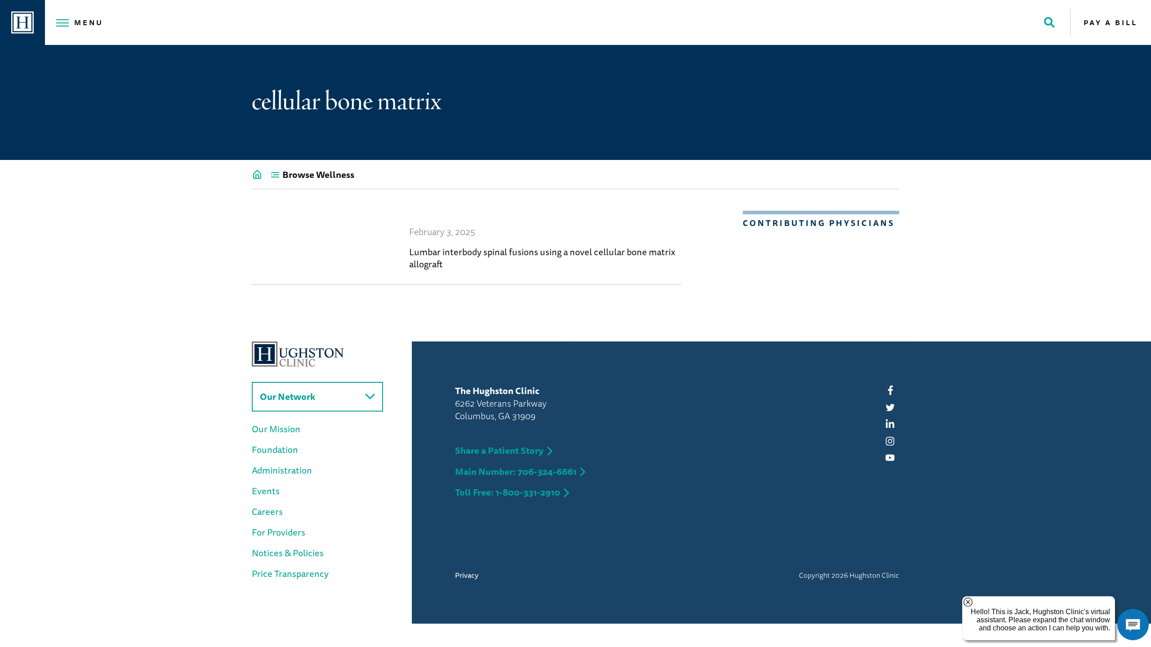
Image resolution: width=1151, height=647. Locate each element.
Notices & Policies (288, 553)
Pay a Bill (1111, 22)
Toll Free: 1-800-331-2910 (507, 492)
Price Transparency (290, 574)
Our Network (287, 396)
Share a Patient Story (499, 450)
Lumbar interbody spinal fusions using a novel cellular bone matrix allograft (542, 258)
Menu (88, 22)
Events (266, 491)
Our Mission (276, 429)
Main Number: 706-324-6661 (515, 472)
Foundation (275, 449)
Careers (267, 511)
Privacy (466, 575)
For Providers (278, 532)
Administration (282, 470)
